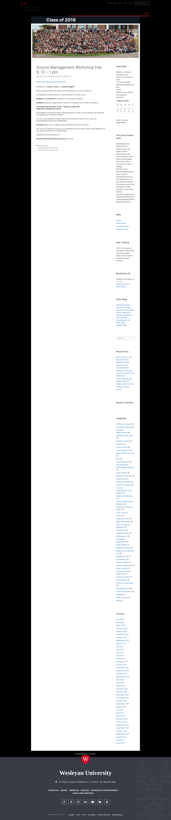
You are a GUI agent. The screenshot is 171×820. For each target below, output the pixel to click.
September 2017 (122, 641)
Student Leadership (124, 565)
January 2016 (121, 692)
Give (131, 3)
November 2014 (122, 728)
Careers (64, 790)
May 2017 (120, 653)
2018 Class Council (123, 424)
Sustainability (121, 580)
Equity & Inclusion (123, 482)
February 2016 (122, 689)
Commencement (122, 462)
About (138, 13)
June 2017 (120, 650)
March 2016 (120, 686)
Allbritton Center (122, 441)
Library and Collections (83, 793)
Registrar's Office (123, 548)
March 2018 (120, 625)
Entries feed (121, 223)
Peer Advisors (121, 536)
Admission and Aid (107, 13)
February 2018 (121, 628)
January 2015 (121, 722)
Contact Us (53, 790)
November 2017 (122, 635)
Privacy (78, 815)
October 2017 (121, 637)
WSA (118, 601)
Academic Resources (124, 436)
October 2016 (121, 674)
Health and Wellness (124, 496)
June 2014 (120, 743)
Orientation (120, 530)
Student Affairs (122, 562)
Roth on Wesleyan (123, 313)
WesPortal (74, 790)
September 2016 (122, 677)
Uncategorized (43, 145)
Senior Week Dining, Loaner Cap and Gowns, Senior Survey (125, 381)
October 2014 (121, 731)
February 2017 (121, 662)
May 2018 (120, 619)
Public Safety (121, 545)
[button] (147, 13)
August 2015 (121, 707)
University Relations (124, 592)
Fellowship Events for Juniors (48, 148)
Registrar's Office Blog (125, 310)
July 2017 (120, 647)
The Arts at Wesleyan (124, 583)
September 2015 (122, 704)
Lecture (119, 516)
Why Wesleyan (76, 13)
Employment (121, 479)
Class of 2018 (61, 20)
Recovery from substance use (48, 150)
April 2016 (120, 683)
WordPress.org (122, 229)
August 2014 (121, 737)
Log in (118, 220)
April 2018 (120, 622)
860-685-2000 (109, 782)
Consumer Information (103, 815)
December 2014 (122, 725)
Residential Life (122, 556)
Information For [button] (142, 3)
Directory (85, 790)
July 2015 (120, 710)
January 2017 (121, 665)
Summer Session (122, 577)
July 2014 (120, 740)
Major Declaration (123, 522)
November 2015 (122, 698)
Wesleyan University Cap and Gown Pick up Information (125, 373)
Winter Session (122, 598)
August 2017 (121, 644)
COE (118, 459)
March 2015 (120, 716)
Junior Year (120, 513)
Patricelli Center (122, 533)
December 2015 (122, 695)
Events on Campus (123, 485)
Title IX (84, 815)
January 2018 (121, 631)
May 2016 (120, 680)
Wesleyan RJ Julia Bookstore (104, 790)
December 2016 (122, 668)
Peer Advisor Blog (123, 307)
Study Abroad (121, 568)
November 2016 (122, 671)
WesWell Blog (121, 325)
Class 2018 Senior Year (125, 453)
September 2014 (122, 734)
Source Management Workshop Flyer (51, 82)
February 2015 (121, 719)
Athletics (119, 444)
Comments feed (122, 226)
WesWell (119, 595)
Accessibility (91, 815)
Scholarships (121, 559)
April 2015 (120, 713)
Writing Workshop (123, 305)
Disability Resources (124, 476)
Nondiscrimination (117, 815)
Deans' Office (121, 473)
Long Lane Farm (122, 519)
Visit (120, 3)
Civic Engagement (123, 450)
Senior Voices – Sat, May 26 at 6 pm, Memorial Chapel (124, 359)
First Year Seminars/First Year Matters (124, 490)
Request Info (111, 3)
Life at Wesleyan (125, 13)
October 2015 (121, 701)
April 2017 (120, 656)
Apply (126, 3)
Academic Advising (123, 427)
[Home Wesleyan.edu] (85, 760)
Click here (120, 248)
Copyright (71, 815)
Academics (90, 13)
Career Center (121, 447)
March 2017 (120, 659)
